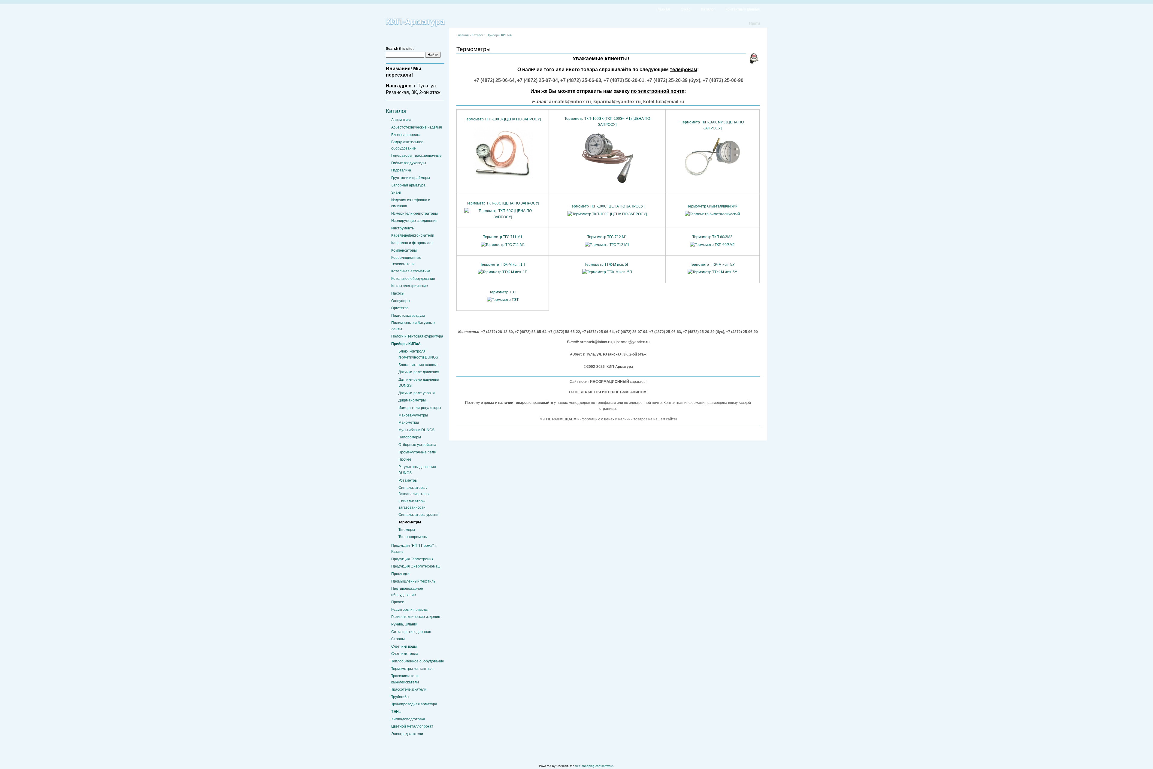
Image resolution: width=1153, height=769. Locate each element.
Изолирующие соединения (414, 221)
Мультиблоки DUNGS (416, 430)
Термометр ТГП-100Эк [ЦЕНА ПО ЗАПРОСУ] (503, 119)
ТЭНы (396, 712)
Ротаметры (408, 480)
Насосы (397, 293)
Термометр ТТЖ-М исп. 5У (712, 264)
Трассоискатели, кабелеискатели (405, 679)
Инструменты (403, 228)
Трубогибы (400, 697)
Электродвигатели (407, 734)
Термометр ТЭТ (502, 292)
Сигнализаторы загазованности (411, 504)
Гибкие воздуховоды (408, 163)
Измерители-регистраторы (414, 213)
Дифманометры (412, 400)
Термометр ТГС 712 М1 (607, 237)
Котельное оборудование (413, 279)
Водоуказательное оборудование (407, 145)
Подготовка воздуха (408, 315)
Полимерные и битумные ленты (413, 326)
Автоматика (401, 120)
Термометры (409, 522)
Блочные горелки (406, 135)
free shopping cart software (594, 765)
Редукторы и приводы (409, 609)
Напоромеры (409, 437)
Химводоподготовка (408, 719)
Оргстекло (400, 308)
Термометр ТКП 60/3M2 (712, 237)
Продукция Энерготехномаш (415, 566)
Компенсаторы (404, 250)
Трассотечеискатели (408, 689)
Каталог (708, 9)
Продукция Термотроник (412, 559)
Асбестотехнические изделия (416, 127)
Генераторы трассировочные (416, 155)
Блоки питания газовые (418, 365)
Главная (663, 9)
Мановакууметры (413, 415)
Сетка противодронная (411, 632)
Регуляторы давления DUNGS (417, 470)
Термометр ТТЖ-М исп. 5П (607, 264)
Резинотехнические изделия (415, 617)
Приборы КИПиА (406, 344)
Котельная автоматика (410, 271)
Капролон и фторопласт (412, 243)
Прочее (404, 459)
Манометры (408, 422)
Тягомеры (406, 530)
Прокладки (400, 574)
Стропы (398, 639)
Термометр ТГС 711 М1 (502, 237)
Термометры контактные (412, 669)
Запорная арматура (408, 185)
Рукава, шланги (404, 624)
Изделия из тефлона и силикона (410, 203)
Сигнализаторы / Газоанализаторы (413, 491)
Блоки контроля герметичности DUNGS (418, 354)
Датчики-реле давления (418, 372)
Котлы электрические (409, 286)
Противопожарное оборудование (407, 591)
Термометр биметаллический (712, 206)
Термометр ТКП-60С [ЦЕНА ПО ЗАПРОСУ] (503, 203)
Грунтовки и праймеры (410, 178)
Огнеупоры (400, 301)
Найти (754, 23)
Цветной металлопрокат (412, 726)
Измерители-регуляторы (419, 408)
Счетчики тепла (404, 654)
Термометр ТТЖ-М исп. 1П (502, 264)
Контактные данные (742, 9)
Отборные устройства (417, 445)
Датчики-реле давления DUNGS (418, 382)
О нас (685, 9)
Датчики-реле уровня (416, 393)
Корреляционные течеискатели (406, 261)
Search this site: (400, 49)
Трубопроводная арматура (414, 704)
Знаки (396, 192)
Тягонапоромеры (413, 537)
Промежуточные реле (417, 452)
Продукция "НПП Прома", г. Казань (414, 548)
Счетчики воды (404, 646)
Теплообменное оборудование (417, 661)
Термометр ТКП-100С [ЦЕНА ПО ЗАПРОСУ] (607, 206)
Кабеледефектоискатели (412, 235)
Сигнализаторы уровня (418, 515)
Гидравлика (401, 170)
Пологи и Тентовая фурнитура (417, 336)
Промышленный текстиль (413, 581)
